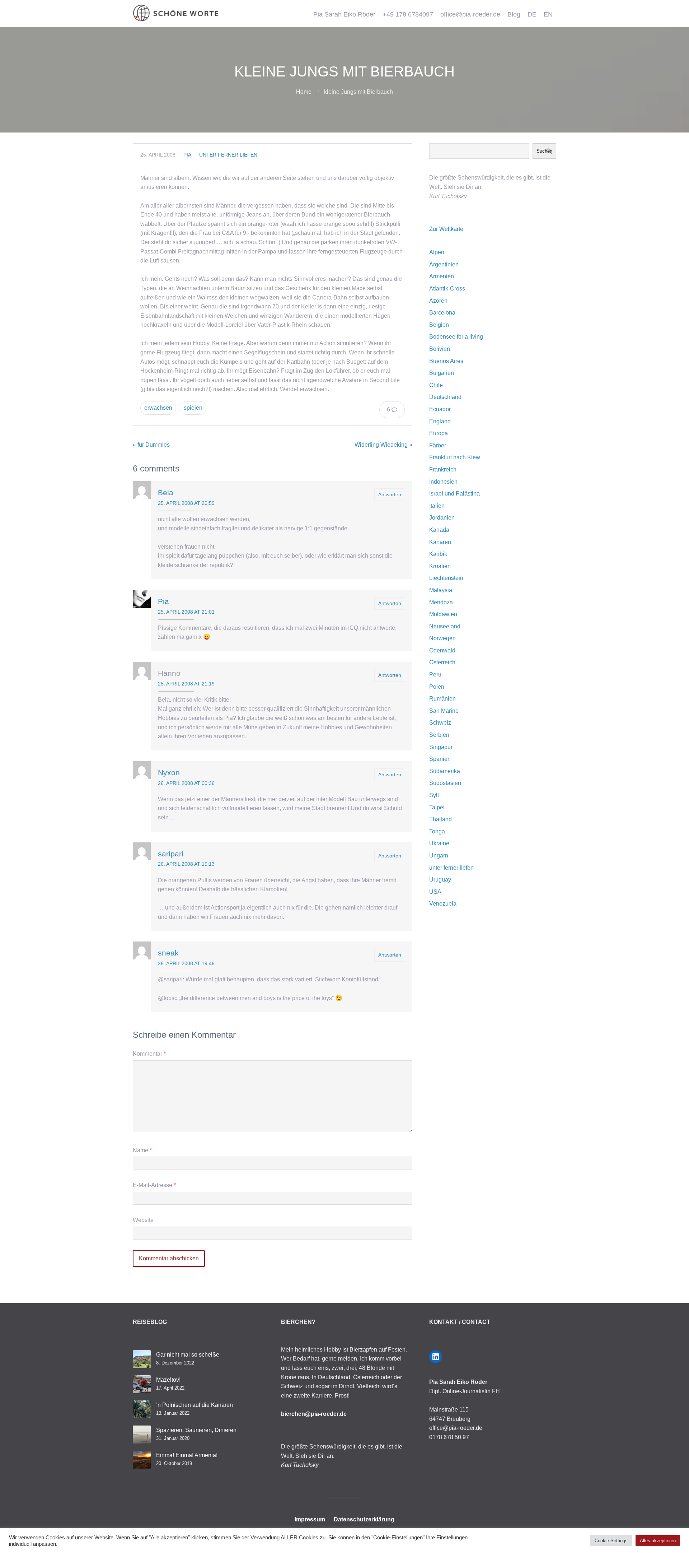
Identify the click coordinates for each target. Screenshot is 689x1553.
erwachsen (158, 408)
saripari (170, 854)
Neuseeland (444, 626)
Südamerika (444, 771)
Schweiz (440, 723)
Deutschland (445, 397)
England (440, 421)
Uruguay (440, 880)
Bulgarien (441, 373)
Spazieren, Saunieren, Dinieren (196, 1430)
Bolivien (439, 349)
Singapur (441, 747)
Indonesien (443, 482)
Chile (436, 385)
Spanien (440, 759)
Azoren (438, 301)
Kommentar (149, 1054)
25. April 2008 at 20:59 (186, 503)
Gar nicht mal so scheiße (187, 1355)
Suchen (544, 151)
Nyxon (169, 772)
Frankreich (442, 469)
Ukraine (439, 843)
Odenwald (442, 650)
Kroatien (440, 566)
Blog (513, 14)
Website (143, 1220)
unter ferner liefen (228, 155)
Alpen (436, 252)
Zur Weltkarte (446, 229)
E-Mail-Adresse (154, 1185)
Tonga (437, 831)
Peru (435, 674)
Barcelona (442, 313)
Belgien (439, 325)
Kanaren (440, 542)
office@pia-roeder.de (470, 14)
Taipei (437, 807)
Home (303, 92)
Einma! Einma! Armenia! (186, 1455)
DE (532, 14)
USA (435, 892)
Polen (436, 687)
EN (548, 14)
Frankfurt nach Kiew (454, 457)
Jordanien (442, 518)
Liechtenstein (446, 578)
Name (142, 1150)
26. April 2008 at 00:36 (186, 783)
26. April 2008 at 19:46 (186, 963)
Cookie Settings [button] (611, 1540)
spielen (193, 408)
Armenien (441, 276)
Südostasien (445, 783)
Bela (165, 492)
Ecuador (440, 409)
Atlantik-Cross (447, 288)
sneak (168, 953)
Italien (437, 506)
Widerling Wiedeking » (383, 445)
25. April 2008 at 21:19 (186, 684)
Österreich (442, 662)
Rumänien (442, 699)
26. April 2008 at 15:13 (186, 864)
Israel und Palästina (454, 493)
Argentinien (444, 264)
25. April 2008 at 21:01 (186, 612)
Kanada (439, 530)
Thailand (440, 819)
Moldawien (443, 614)
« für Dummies (151, 445)
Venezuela (442, 904)
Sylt (434, 795)
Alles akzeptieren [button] (658, 1540)
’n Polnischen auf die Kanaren (194, 1405)
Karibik (438, 554)
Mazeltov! (168, 1380)
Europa (438, 433)
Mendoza (441, 602)
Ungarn (438, 855)
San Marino (444, 711)
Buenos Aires (446, 361)
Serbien (439, 735)
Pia (187, 155)
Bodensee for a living (456, 337)
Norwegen (442, 638)
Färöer (437, 445)
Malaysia (440, 590)
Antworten (389, 494)
